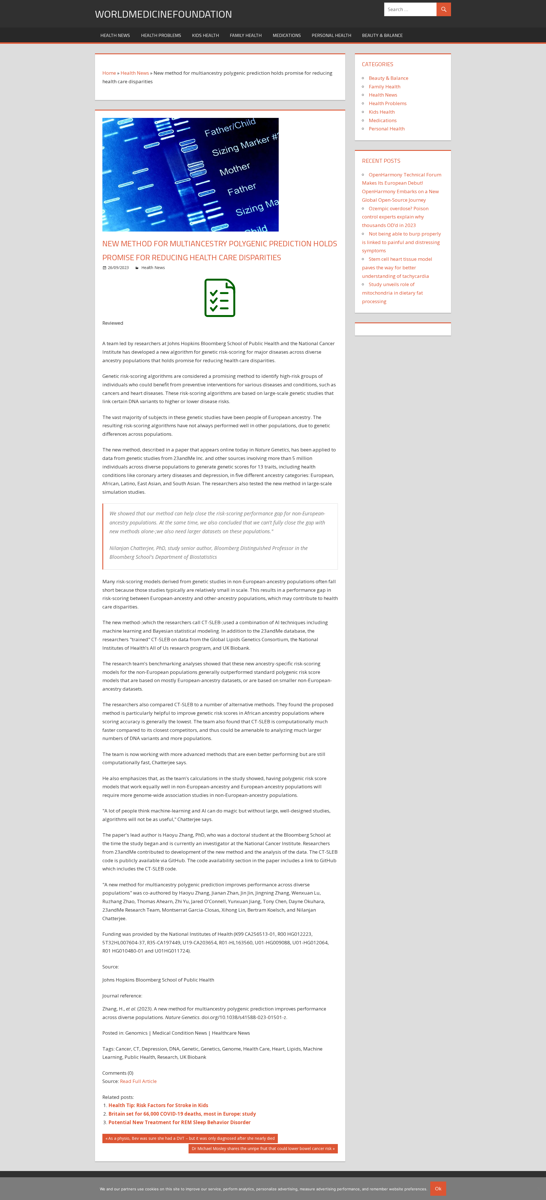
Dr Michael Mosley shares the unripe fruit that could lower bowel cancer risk (261, 1149)
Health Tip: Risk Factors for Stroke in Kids (158, 1105)
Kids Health (205, 35)
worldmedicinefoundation (163, 14)
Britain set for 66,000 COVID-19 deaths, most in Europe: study (182, 1114)
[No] (539, 1188)
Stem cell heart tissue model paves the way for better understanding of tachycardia (397, 267)
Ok (438, 1188)
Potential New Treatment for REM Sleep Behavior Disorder (179, 1122)
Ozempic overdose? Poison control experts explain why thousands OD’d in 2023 (395, 217)
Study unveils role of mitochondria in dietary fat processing (392, 293)
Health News (115, 35)
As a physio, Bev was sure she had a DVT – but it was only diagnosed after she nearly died (191, 1139)
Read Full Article (138, 1081)
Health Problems (161, 35)
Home (109, 73)
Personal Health (331, 35)
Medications (287, 35)
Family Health (246, 35)
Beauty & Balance (382, 35)
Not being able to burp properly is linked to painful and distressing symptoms (401, 242)
